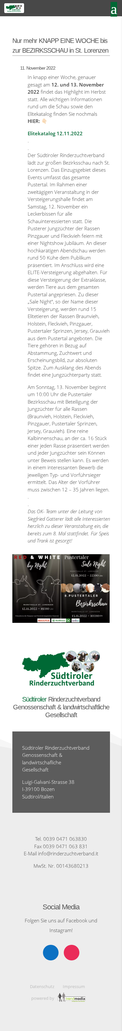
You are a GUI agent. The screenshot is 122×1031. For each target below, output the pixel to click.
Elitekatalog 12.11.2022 (55, 133)
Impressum (74, 986)
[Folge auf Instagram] (71, 952)
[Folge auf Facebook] (51, 952)
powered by (43, 998)
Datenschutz (42, 986)
